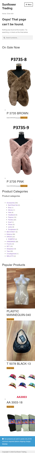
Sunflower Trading (9, 6)
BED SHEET (11, 232)
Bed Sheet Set (13, 205)
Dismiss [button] (4, 444)
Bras (9, 207)
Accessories (11, 203)
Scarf (10, 222)
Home (4, 13)
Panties (10, 220)
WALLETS (10, 256)
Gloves (10, 210)
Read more (10, 319)
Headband (11, 215)
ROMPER (11, 239)
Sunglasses (12, 229)
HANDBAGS (11, 241)
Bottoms (9, 234)
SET (8, 246)
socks (10, 227)
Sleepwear (10, 249)
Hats (9, 212)
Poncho (9, 244)
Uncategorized (11, 253)
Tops (8, 251)
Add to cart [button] (23, 118)
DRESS (9, 237)
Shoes (10, 224)
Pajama (10, 217)
